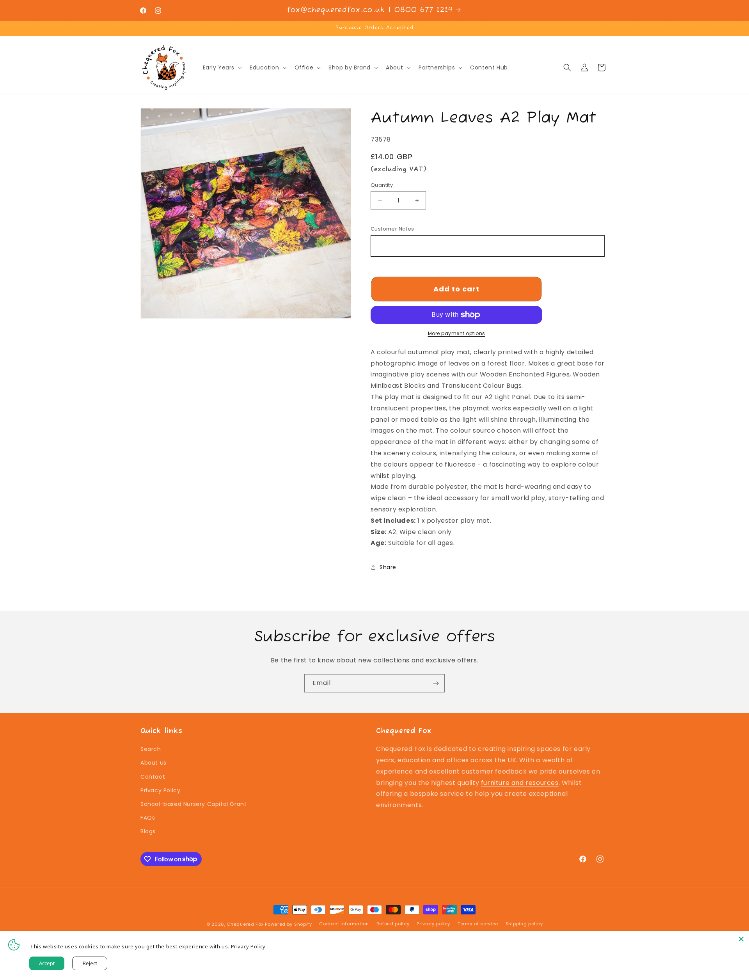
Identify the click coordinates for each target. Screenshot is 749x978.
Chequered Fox (245, 924)
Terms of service (478, 924)
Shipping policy (524, 924)
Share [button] (388, 567)
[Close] (741, 939)
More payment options (456, 333)
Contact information (344, 924)
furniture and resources (520, 782)
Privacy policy (433, 924)
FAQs (147, 818)
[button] (221, 67)
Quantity (382, 185)
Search (150, 749)
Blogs (148, 831)
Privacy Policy (160, 790)
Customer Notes (392, 229)
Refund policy (393, 924)
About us (153, 763)
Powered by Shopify (288, 924)
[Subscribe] (435, 683)
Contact (152, 777)
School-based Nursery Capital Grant (193, 804)
